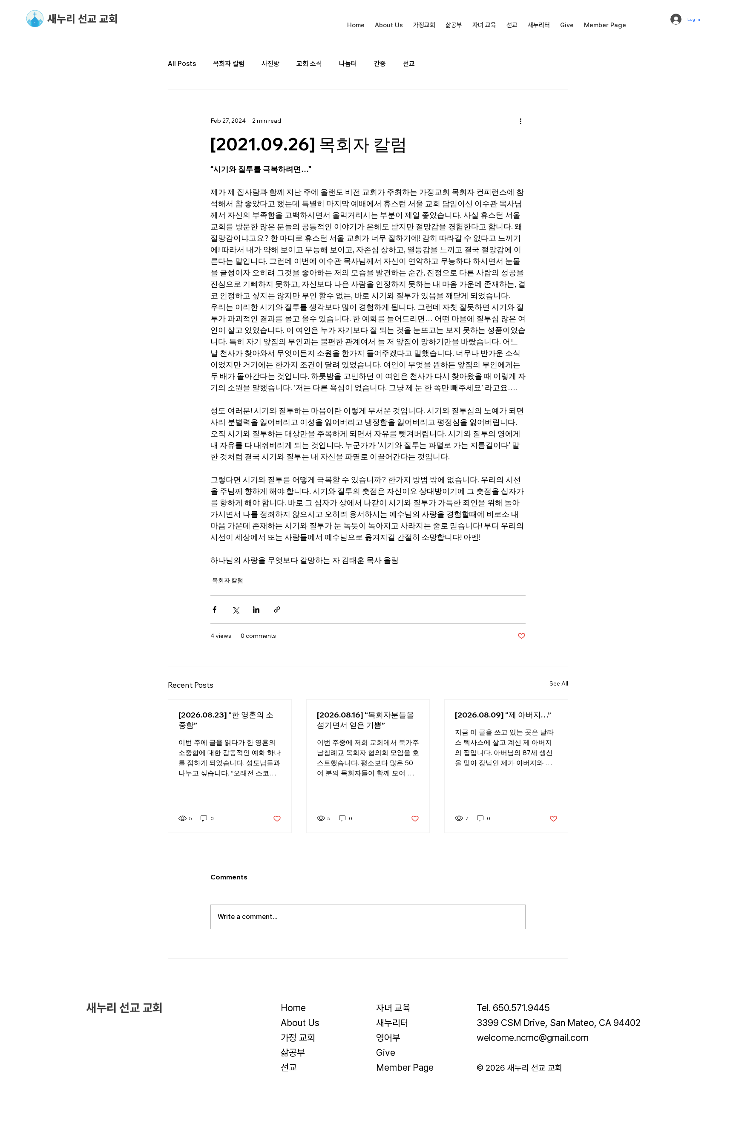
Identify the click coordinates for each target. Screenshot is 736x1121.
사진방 (270, 64)
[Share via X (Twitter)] (235, 609)
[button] (388, 25)
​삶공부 (293, 1052)
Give (385, 1052)
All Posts (182, 64)
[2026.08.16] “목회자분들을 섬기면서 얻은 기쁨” (365, 720)
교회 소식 (309, 64)
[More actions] (520, 120)
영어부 (388, 1037)
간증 (380, 64)
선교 (409, 64)
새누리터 (392, 1022)
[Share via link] (277, 609)
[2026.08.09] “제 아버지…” (503, 715)
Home (293, 1007)
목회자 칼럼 (228, 64)
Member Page (405, 1067)
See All (558, 683)
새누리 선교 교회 (82, 18)
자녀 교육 (393, 1007)
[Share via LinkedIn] (256, 609)
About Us (300, 1022)
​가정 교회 (298, 1037)
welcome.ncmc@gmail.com (533, 1037)
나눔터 (348, 64)
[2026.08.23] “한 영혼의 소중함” (225, 720)
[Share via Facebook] (214, 609)
